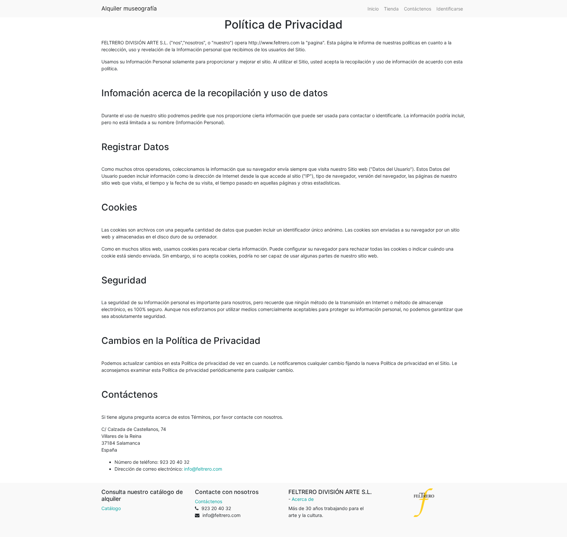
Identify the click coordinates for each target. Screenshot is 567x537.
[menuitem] (373, 9)
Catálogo (111, 508)
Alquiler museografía (129, 8)
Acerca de (303, 499)
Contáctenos (208, 501)
